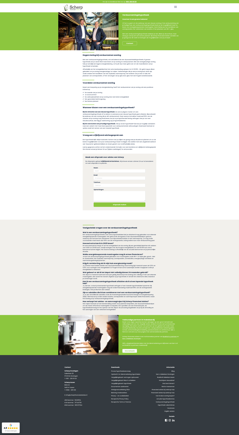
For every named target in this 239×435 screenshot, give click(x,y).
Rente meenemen (168, 386)
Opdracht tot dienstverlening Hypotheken (125, 374)
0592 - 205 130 (71, 390)
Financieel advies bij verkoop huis (163, 390)
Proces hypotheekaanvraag (121, 371)
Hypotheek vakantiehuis (166, 405)
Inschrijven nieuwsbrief (166, 380)
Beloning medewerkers (119, 393)
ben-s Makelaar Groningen (131, 338)
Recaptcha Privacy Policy (119, 399)
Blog (173, 371)
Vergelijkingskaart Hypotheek (121, 383)
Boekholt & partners (170, 337)
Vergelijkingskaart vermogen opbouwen (125, 377)
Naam (96, 168)
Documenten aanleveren (120, 386)
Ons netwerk (130, 351)
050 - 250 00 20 (71, 378)
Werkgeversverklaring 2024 (120, 390)
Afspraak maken (119, 205)
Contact (129, 43)
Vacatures (170, 408)
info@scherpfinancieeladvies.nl (76, 395)
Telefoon (97, 182)
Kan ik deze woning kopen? (165, 396)
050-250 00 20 (131, 2)
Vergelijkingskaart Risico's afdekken (123, 380)
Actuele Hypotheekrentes (165, 399)
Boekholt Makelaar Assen (165, 377)
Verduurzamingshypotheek (165, 402)
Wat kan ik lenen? (168, 383)
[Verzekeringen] (175, 7)
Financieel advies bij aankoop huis (162, 393)
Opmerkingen (99, 190)
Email (95, 175)
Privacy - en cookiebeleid (120, 396)
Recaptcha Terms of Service (121, 402)
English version (169, 411)
